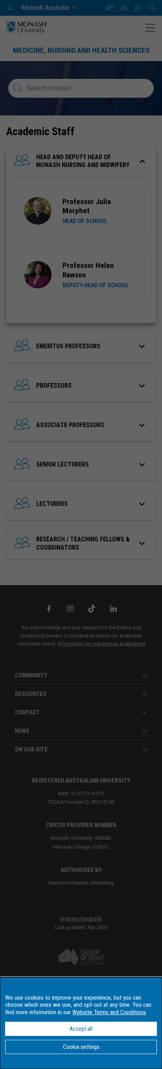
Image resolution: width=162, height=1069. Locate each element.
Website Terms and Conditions (109, 1012)
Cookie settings (81, 1046)
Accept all (81, 1028)
